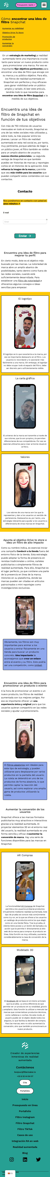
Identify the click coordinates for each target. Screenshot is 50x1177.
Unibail (38, 665)
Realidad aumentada (25, 1147)
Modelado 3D (12, 1001)
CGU (3, 1174)
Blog (25, 1152)
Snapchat (38, 95)
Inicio (25, 1099)
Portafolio (25, 1111)
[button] (44, 5)
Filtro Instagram (25, 1117)
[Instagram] (11, 1159)
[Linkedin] (25, 1159)
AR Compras (26, 906)
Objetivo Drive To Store (12, 32)
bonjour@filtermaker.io (25, 1072)
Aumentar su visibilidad (13, 28)
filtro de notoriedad (28, 280)
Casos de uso (25, 1135)
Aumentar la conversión (8, 44)
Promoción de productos (8, 38)
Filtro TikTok (25, 1129)
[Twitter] (38, 1159)
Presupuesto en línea (24, 1105)
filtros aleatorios (16, 765)
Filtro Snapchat (25, 1123)
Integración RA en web (25, 1141)
